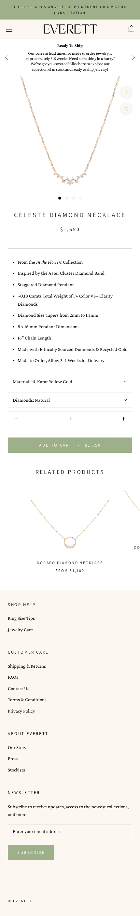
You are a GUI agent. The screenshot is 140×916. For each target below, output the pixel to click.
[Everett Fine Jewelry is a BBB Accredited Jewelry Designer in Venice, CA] (24, 889)
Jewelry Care (20, 629)
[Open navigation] (9, 29)
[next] (133, 57)
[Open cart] (131, 29)
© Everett (20, 900)
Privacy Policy (21, 711)
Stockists (16, 769)
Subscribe (31, 852)
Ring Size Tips (21, 618)
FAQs (13, 677)
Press (13, 758)
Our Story (17, 747)
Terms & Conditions (27, 699)
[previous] (6, 57)
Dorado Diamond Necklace (70, 562)
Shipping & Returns (27, 666)
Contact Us (18, 688)
